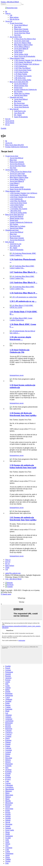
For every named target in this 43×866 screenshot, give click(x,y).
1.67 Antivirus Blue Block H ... (23, 272)
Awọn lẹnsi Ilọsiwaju (21, 31)
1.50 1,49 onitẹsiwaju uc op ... (23, 301)
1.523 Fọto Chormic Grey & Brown (26, 64)
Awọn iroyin (9, 121)
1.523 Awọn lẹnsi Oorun (22, 70)
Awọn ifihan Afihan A (22, 46)
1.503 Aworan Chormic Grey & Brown (28, 60)
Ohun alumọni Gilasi (17, 58)
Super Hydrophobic (21, 117)
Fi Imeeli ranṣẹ (6, 594)
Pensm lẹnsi (18, 87)
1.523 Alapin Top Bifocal (23, 62)
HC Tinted (18, 115)
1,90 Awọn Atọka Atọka (22, 80)
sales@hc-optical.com (13, 573)
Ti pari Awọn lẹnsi (16, 23)
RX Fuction (18, 91)
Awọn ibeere (9, 123)
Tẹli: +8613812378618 (13, 579)
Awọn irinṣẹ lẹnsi (16, 37)
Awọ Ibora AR (19, 113)
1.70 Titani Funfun (20, 74)
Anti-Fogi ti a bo (20, 111)
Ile (6, 11)
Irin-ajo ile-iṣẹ (14, 19)
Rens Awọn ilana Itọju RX (19, 82)
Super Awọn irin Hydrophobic (24, 56)
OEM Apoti (18, 52)
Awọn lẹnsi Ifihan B (21, 48)
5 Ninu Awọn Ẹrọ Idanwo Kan (25, 39)
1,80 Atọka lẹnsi (19, 78)
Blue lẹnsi (17, 27)
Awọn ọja (8, 21)
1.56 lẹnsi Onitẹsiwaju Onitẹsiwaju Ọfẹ (19, 351)
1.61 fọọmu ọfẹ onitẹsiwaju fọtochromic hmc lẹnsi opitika (23, 518)
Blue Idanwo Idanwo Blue (23, 45)
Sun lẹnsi (17, 35)
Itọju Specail (14, 109)
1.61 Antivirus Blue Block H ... (23, 282)
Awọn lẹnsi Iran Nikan (22, 33)
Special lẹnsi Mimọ (20, 95)
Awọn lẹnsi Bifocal (21, 25)
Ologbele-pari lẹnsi (16, 97)
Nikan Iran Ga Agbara (22, 93)
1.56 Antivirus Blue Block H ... (23, 293)
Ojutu (7, 567)
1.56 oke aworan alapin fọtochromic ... (20, 338)
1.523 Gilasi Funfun (21, 72)
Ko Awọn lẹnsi (19, 103)
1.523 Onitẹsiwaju (20, 66)
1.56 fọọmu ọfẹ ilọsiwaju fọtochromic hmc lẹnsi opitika (23, 414)
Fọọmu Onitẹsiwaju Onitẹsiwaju (25, 89)
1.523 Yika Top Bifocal (22, 68)
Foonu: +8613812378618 (10, 2)
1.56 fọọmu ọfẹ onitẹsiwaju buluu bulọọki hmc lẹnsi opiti (23, 466)
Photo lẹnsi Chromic (21, 29)
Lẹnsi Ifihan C (19, 50)
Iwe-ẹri (7, 119)
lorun (11, 375)
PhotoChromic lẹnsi (21, 86)
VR (11, 15)
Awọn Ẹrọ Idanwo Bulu (22, 43)
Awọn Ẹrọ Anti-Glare (21, 41)
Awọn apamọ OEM (21, 54)
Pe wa (7, 125)
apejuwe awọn (18, 375)
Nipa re (7, 13)
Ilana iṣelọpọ (14, 17)
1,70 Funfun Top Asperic (23, 76)
